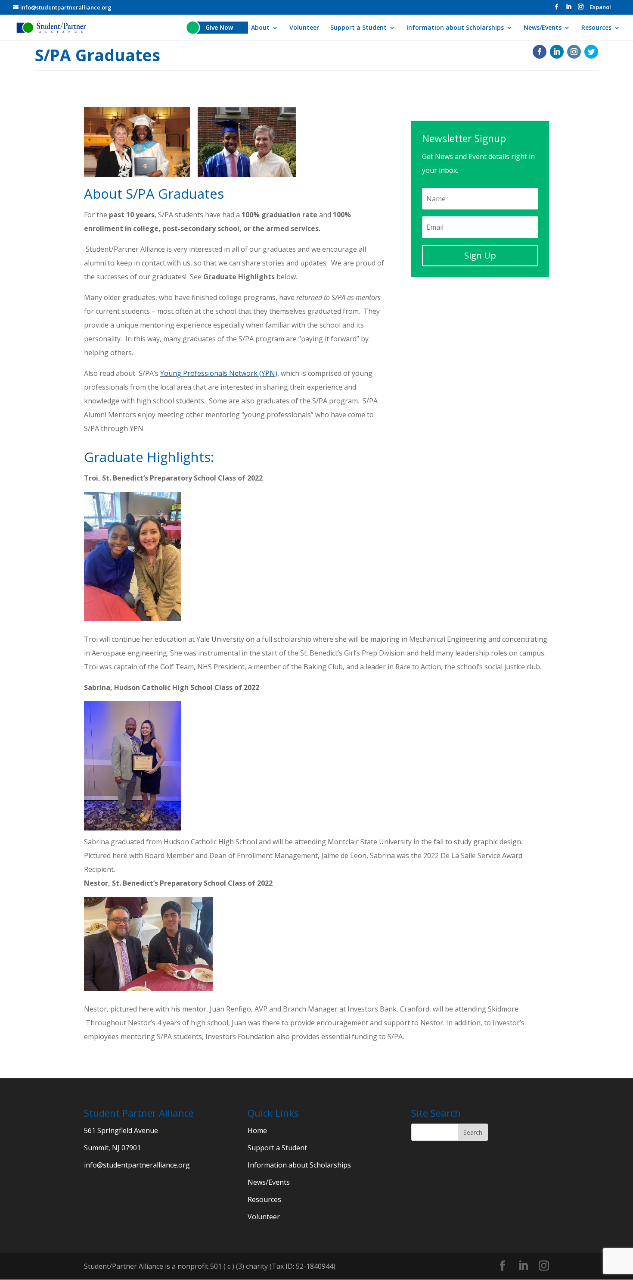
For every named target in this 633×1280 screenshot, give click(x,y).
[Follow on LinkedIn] (557, 52)
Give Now (219, 28)
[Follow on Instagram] (574, 52)
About (260, 28)
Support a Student (358, 28)
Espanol (600, 7)
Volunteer (304, 28)
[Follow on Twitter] (591, 52)
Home (257, 1130)
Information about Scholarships (455, 28)
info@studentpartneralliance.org (137, 1165)
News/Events (543, 28)
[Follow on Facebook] (539, 52)
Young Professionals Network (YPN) (218, 373)
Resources (596, 28)
